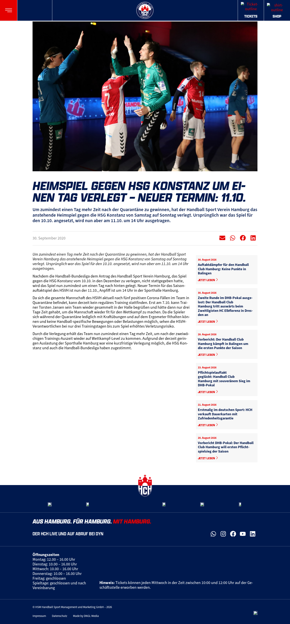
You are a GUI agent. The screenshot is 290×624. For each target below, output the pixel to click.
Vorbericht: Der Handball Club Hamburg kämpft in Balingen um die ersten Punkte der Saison (223, 343)
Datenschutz (59, 616)
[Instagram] (223, 534)
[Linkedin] (252, 534)
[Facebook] (233, 534)
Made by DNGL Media (86, 616)
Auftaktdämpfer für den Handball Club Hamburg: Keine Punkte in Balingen (223, 269)
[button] (8, 10)
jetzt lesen (207, 280)
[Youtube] (243, 534)
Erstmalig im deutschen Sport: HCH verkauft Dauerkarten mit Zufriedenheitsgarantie (225, 414)
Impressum (39, 616)
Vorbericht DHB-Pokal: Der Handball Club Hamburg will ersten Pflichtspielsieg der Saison (226, 447)
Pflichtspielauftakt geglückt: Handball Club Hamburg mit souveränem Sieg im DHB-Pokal (224, 379)
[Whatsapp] (213, 534)
